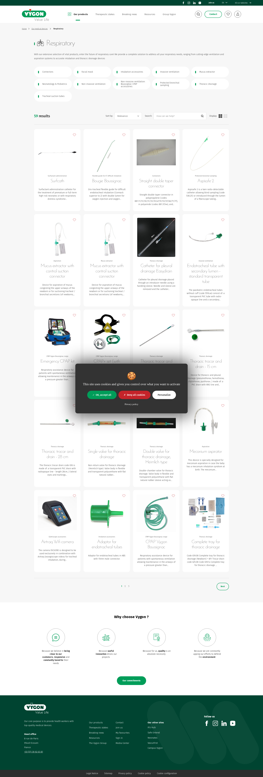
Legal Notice (92, 773)
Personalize (164, 394)
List (225, 116)
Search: (148, 116)
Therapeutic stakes (104, 14)
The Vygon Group (98, 743)
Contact (119, 722)
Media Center (122, 743)
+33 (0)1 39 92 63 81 (33, 751)
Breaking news (129, 14)
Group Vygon (169, 14)
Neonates (152, 737)
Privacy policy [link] (131, 404)
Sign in (119, 738)
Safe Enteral (154, 732)
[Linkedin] (194, 3)
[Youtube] (200, 3)
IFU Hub (152, 727)
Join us (211, 3)
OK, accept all (103, 394)
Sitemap (108, 773)
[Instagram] (189, 3)
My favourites (123, 732)
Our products (81, 14)
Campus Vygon (155, 748)
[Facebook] (183, 3)
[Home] (35, 14)
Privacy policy (125, 773)
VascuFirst (153, 743)
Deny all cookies (136, 394)
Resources (149, 14)
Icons (220, 116)
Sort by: (109, 116)
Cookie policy (144, 773)
